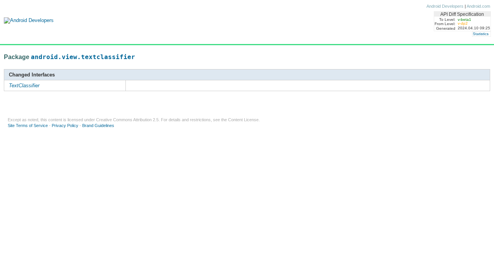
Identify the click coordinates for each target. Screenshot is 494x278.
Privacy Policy (65, 125)
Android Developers (445, 6)
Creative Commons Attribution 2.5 (127, 119)
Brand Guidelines (98, 125)
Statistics (481, 34)
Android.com (478, 6)
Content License (243, 119)
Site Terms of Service (28, 125)
